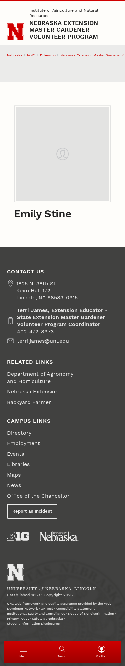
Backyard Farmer (29, 402)
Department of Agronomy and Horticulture (40, 377)
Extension (48, 55)
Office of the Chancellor (38, 496)
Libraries (18, 464)
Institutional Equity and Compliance (36, 613)
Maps (14, 475)
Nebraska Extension (33, 391)
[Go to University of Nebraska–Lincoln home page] (15, 31)
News (14, 485)
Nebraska (14, 55)
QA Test (47, 608)
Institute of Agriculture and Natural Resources (63, 13)
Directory (19, 433)
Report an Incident (32, 511)
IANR (31, 55)
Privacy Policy (18, 618)
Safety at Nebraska (47, 618)
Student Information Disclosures (33, 623)
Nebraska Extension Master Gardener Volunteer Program (63, 29)
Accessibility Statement (75, 608)
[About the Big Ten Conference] (18, 536)
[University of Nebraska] (59, 536)
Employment (23, 443)
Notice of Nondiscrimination (91, 613)
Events (15, 454)
